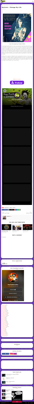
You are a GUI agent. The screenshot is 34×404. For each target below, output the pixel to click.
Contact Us (31, 402)
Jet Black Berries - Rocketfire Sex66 (12, 374)
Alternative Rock (6, 207)
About (28, 402)
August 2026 (4, 305)
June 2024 (3, 329)
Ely (11, 216)
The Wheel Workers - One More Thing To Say (6, 231)
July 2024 (3, 328)
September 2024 (4, 326)
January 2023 (4, 335)
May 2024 (3, 330)
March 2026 (3, 309)
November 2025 (4, 313)
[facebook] (5, 354)
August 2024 (4, 327)
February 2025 (4, 321)
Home (2, 5)
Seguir (17, 401)
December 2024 (4, 323)
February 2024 (4, 333)
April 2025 (3, 320)
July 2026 (3, 306)
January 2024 (4, 334)
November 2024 (4, 324)
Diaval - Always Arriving (10, 381)
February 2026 (4, 310)
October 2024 (4, 325)
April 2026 (3, 308)
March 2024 (3, 332)
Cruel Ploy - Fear (26, 230)
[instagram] (13, 354)
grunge (11, 207)
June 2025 (3, 318)
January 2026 (4, 311)
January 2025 (4, 322)
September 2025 (4, 315)
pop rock (5, 5)
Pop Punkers (7, 402)
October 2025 (4, 314)
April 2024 (3, 331)
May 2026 (3, 307)
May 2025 (3, 319)
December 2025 (4, 312)
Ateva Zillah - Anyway (10, 389)
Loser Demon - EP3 (15, 230)
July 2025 (3, 317)
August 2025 (4, 316)
